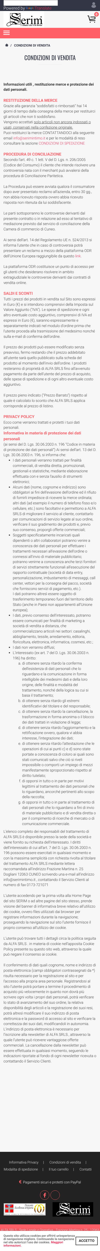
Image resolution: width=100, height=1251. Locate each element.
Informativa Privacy (24, 1162)
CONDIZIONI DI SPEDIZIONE (62, 143)
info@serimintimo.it (29, 138)
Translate (42, 8)
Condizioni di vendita (65, 1162)
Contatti (86, 1169)
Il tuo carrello (59, 1169)
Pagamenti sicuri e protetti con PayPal (51, 1182)
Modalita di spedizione (21, 1169)
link (78, 256)
